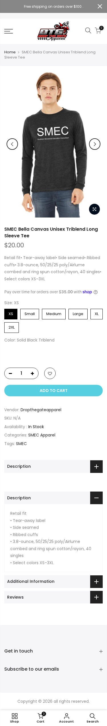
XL (96, 313)
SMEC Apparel (41, 435)
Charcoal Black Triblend (35, 351)
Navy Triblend (22, 351)
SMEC (21, 444)
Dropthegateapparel (41, 410)
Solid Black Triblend (9, 351)
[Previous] (12, 144)
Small (29, 313)
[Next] (94, 144)
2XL (11, 326)
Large (78, 313)
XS (11, 313)
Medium (54, 313)
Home (10, 52)
